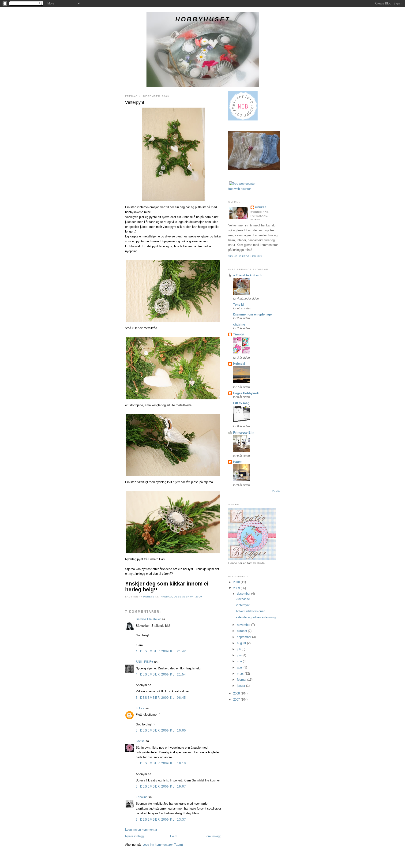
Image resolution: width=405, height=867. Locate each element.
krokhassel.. (244, 599)
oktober (242, 631)
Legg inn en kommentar (141, 829)
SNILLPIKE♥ (144, 662)
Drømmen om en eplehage (252, 314)
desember (244, 593)
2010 (237, 582)
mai (240, 661)
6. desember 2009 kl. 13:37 (161, 819)
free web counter (239, 189)
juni (240, 655)
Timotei (238, 334)
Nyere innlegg (134, 836)
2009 (237, 588)
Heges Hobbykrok (246, 393)
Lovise (140, 741)
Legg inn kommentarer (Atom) (162, 844)
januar (241, 685)
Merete (260, 207)
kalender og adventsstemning (256, 617)
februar (242, 679)
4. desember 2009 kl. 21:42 (161, 651)
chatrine (239, 324)
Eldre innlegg (212, 836)
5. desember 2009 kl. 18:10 (161, 763)
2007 (237, 699)
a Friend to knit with (247, 275)
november (244, 625)
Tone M (238, 304)
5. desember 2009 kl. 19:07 (161, 786)
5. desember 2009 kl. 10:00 (161, 730)
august (242, 643)
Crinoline (141, 797)
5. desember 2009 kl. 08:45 (161, 697)
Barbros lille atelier (148, 619)
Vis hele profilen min (245, 256)
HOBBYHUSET (202, 19)
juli (239, 649)
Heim (173, 836)
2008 (237, 693)
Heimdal (239, 363)
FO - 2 (140, 708)
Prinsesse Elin (243, 432)
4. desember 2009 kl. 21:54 (161, 674)
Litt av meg (241, 403)
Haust (237, 462)
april (240, 667)
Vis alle (276, 491)
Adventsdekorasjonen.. (251, 611)
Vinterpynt (243, 605)
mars (241, 673)
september (244, 637)
